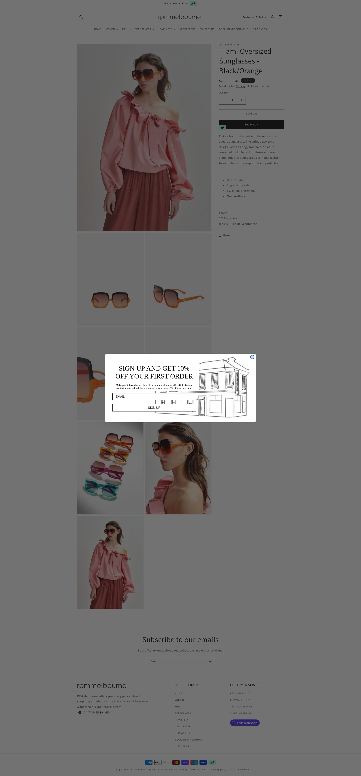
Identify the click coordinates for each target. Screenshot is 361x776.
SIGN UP (154, 407)
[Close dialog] (252, 357)
